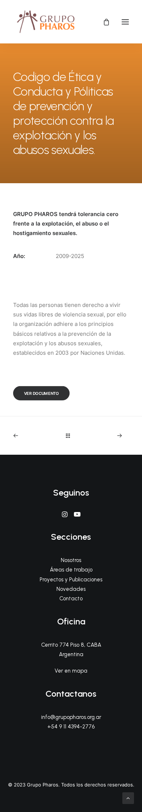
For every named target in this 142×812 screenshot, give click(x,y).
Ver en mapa (71, 670)
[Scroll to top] (128, 797)
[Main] (71, 435)
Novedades (71, 589)
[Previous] (36, 435)
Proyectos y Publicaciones (71, 579)
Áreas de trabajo (71, 569)
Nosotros (71, 560)
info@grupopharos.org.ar (71, 717)
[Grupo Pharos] (45, 22)
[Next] (106, 435)
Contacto (71, 598)
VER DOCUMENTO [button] (41, 393)
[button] (125, 21)
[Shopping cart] (103, 22)
